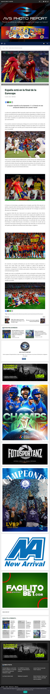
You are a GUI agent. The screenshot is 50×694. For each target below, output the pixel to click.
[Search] (47, 43)
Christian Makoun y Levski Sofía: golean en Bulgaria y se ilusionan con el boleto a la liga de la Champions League (6, 334)
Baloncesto (11, 686)
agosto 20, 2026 (39, 336)
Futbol (6, 686)
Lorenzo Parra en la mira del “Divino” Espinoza (36, 624)
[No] (48, 690)
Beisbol (3, 686)
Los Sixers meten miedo (6, 634)
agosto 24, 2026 (16, 337)
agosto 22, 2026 (12, 637)
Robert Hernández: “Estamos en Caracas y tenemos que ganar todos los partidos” (30, 334)
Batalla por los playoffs (21, 634)
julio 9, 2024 (8, 96)
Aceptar (25, 691)
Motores (16, 686)
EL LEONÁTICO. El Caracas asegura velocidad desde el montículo (21, 624)
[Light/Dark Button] (44, 43)
